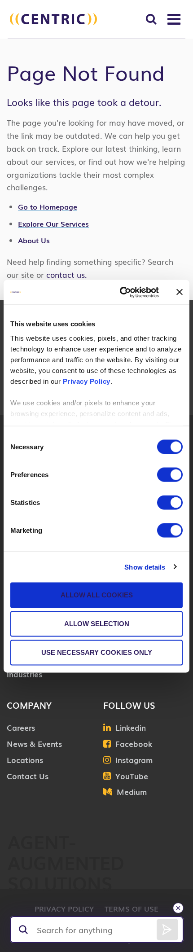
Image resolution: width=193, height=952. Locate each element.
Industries (24, 674)
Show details (144, 566)
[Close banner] (179, 292)
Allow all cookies (97, 595)
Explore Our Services (53, 223)
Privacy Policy (86, 381)
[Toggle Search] (151, 19)
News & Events (34, 743)
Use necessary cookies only (96, 652)
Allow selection (96, 623)
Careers (21, 727)
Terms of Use (131, 908)
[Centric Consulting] (53, 19)
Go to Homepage (47, 206)
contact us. (65, 274)
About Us (34, 240)
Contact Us (27, 775)
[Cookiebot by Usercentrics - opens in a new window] (121, 292)
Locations (25, 759)
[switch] (170, 475)
